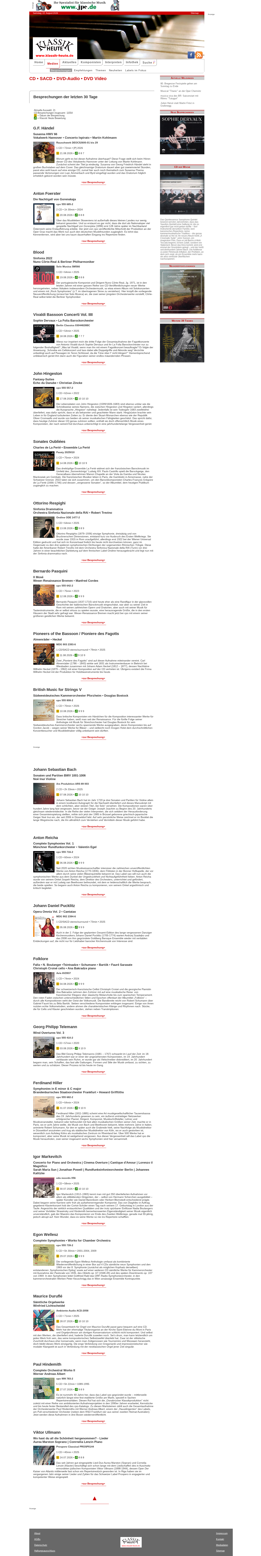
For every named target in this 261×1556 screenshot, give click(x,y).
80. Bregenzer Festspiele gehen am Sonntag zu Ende (179, 85)
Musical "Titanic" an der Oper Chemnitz (181, 91)
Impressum (222, 1533)
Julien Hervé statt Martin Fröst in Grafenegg (177, 104)
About (37, 1533)
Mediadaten (222, 1545)
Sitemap (195, 13)
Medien (52, 63)
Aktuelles (69, 62)
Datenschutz (40, 1545)
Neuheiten (115, 70)
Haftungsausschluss (44, 1550)
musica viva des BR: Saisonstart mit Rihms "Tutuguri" (179, 97)
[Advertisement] (74, 755)
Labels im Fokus (135, 70)
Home (38, 62)
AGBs (37, 1539)
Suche (148, 62)
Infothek (132, 62)
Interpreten (113, 62)
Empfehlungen (83, 70)
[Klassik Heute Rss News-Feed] (199, 57)
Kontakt (220, 1539)
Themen (101, 70)
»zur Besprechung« (93, 182)
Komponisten (91, 62)
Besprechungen (61, 70)
